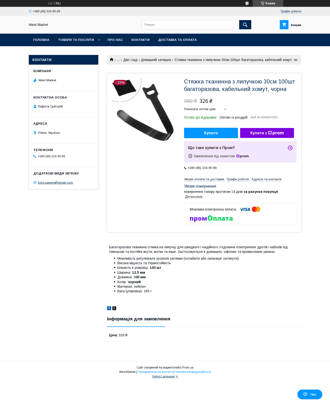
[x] (114, 309)
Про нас (115, 40)
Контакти (140, 40)
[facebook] (109, 309)
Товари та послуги (76, 40)
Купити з (258, 133)
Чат (313, 394)
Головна (41, 40)
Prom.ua (188, 367)
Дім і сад (130, 60)
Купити (211, 133)
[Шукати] (245, 24)
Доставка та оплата (177, 40)
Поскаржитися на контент (154, 372)
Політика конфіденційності (192, 372)
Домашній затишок (156, 60)
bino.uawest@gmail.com (55, 182)
